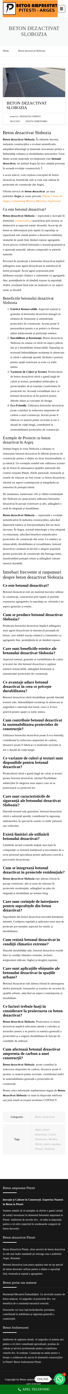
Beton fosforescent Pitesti (27, 1362)
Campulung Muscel (22, 201)
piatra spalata (52, 1144)
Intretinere (41, 1139)
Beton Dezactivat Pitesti (15, 1249)
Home (6, 50)
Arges (38, 1129)
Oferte (38, 1144)
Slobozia (50, 1148)
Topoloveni (54, 201)
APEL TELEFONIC (36, 1389)
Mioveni (41, 201)
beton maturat (10, 1298)
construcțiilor (22, 220)
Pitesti (45, 196)
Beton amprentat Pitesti (32, 1379)
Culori (52, 1134)
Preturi (39, 1148)
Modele (53, 1139)
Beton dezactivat (44, 1116)
